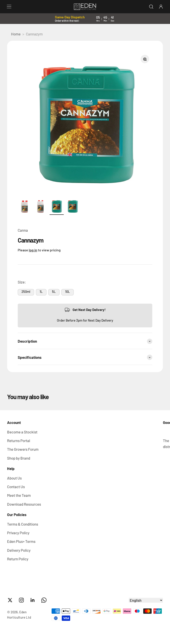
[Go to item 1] (25, 207)
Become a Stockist (22, 432)
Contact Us (16, 486)
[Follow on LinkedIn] (33, 600)
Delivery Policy (19, 550)
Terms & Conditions (22, 524)
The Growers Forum (23, 449)
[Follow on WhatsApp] (44, 600)
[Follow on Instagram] (21, 600)
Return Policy (17, 559)
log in (33, 250)
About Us (14, 478)
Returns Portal (18, 440)
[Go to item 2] (41, 207)
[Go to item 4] (73, 207)
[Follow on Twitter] (10, 600)
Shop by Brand (18, 458)
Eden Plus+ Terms (21, 541)
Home (16, 34)
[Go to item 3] (57, 207)
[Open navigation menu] (9, 6)
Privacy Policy (18, 532)
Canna (23, 230)
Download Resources (24, 504)
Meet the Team (19, 495)
